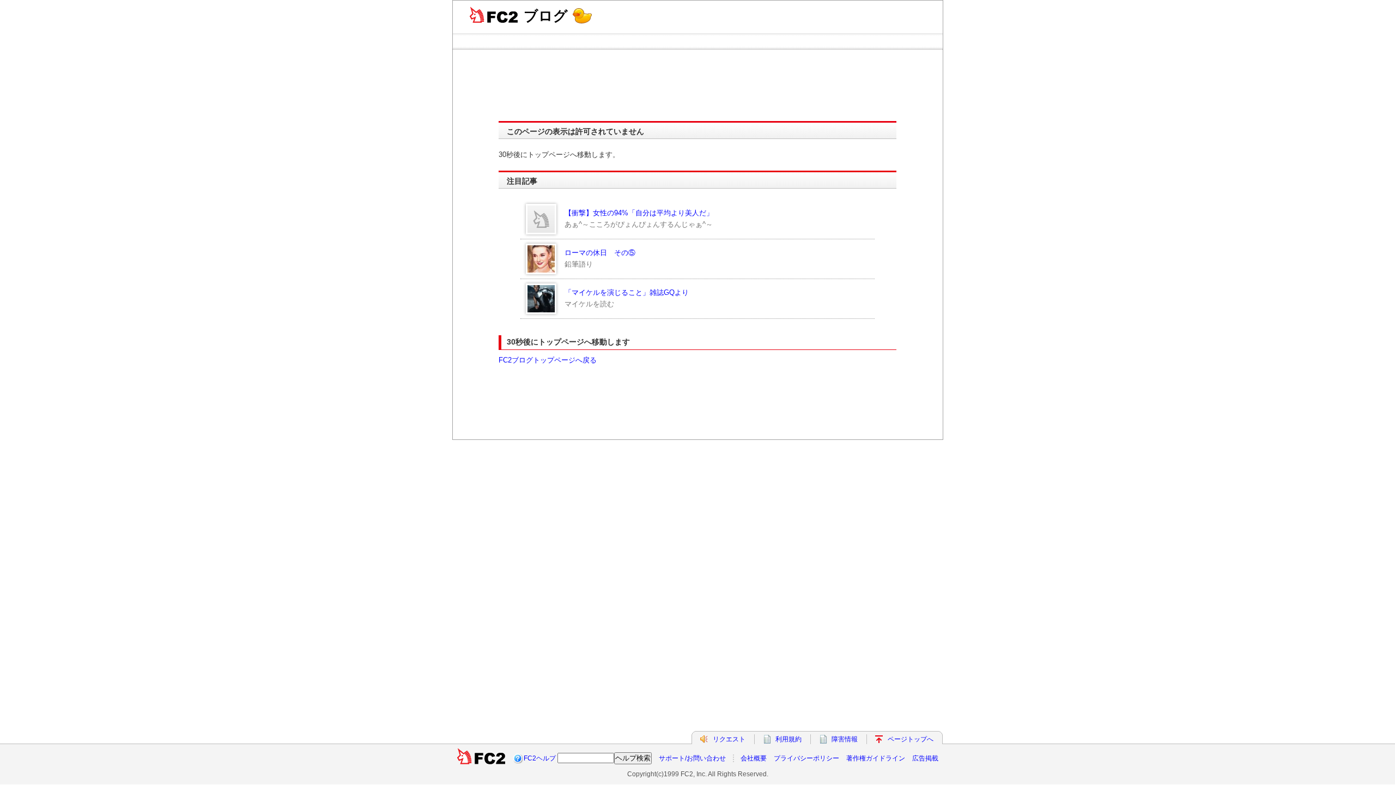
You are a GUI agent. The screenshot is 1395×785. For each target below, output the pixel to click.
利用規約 (788, 739)
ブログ (546, 15)
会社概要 (754, 758)
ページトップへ (910, 739)
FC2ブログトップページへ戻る (548, 360)
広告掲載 (925, 758)
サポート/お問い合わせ (692, 758)
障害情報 (845, 739)
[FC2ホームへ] (481, 758)
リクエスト (729, 739)
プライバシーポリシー (806, 758)
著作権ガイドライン (875, 758)
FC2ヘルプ (540, 758)
